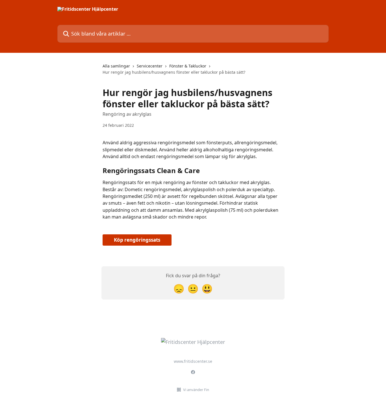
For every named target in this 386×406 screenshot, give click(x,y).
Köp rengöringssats (137, 240)
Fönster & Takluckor (187, 66)
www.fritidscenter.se (193, 361)
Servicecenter (149, 66)
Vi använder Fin (196, 389)
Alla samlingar (116, 66)
